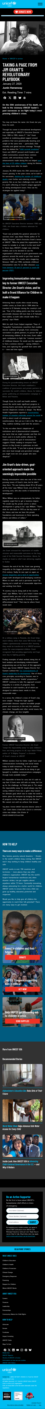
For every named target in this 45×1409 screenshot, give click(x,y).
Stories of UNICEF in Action (11, 1358)
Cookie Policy (36, 1403)
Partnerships (7, 1310)
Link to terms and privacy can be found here (20, 1236)
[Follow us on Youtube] (17, 1350)
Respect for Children (9, 1284)
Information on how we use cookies (14, 1360)
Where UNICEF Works (10, 1288)
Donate (5, 1328)
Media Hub (6, 1353)
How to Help (7, 1319)
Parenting (6, 1280)
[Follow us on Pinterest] (26, 1350)
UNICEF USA (9, 4)
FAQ (40, 1405)
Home (5, 58)
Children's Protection (9, 1268)
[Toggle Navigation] (40, 4)
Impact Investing (8, 1336)
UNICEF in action (16, 58)
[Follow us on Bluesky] (30, 1350)
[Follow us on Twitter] (9, 1350)
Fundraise (6, 1332)
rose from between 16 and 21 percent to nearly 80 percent (21, 268)
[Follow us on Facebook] (5, 1350)
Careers (5, 1298)
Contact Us (6, 1377)
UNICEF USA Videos (9, 1363)
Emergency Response (10, 1276)
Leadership (6, 1306)
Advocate (6, 1324)
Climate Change (8, 1272)
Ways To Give (7, 1344)
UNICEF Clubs (7, 1340)
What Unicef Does (10, 1255)
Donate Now (25, 11)
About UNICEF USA (9, 1293)
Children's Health (8, 1264)
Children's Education (9, 1261)
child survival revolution (29, 149)
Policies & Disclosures (15, 1405)
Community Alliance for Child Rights (14, 1314)
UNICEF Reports (8, 1355)
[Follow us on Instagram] (21, 1350)
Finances (5, 1302)
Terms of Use (31, 1405)
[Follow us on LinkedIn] (13, 1350)
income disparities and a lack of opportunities (21, 575)
